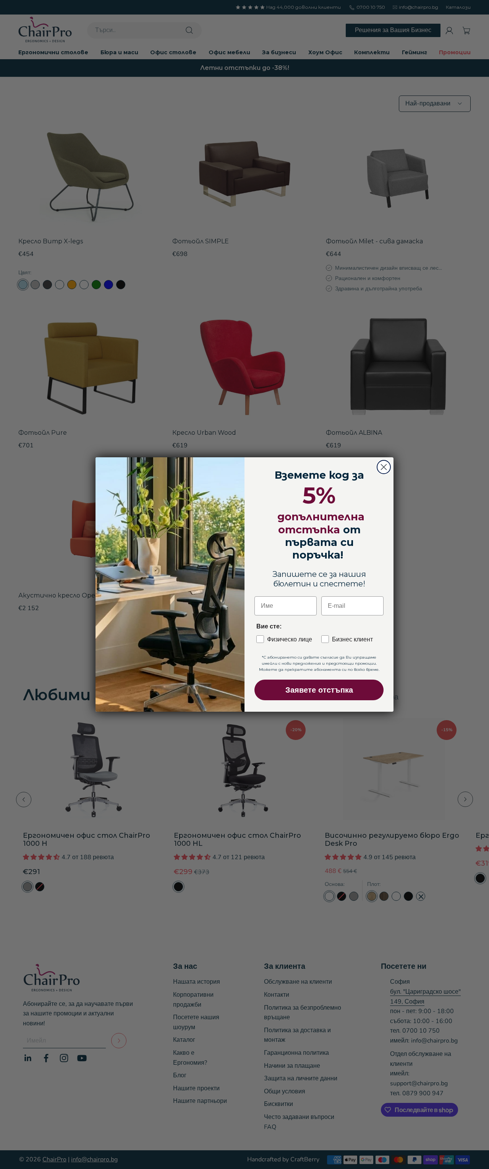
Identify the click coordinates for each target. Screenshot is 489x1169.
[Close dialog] (383, 467)
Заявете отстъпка (319, 690)
